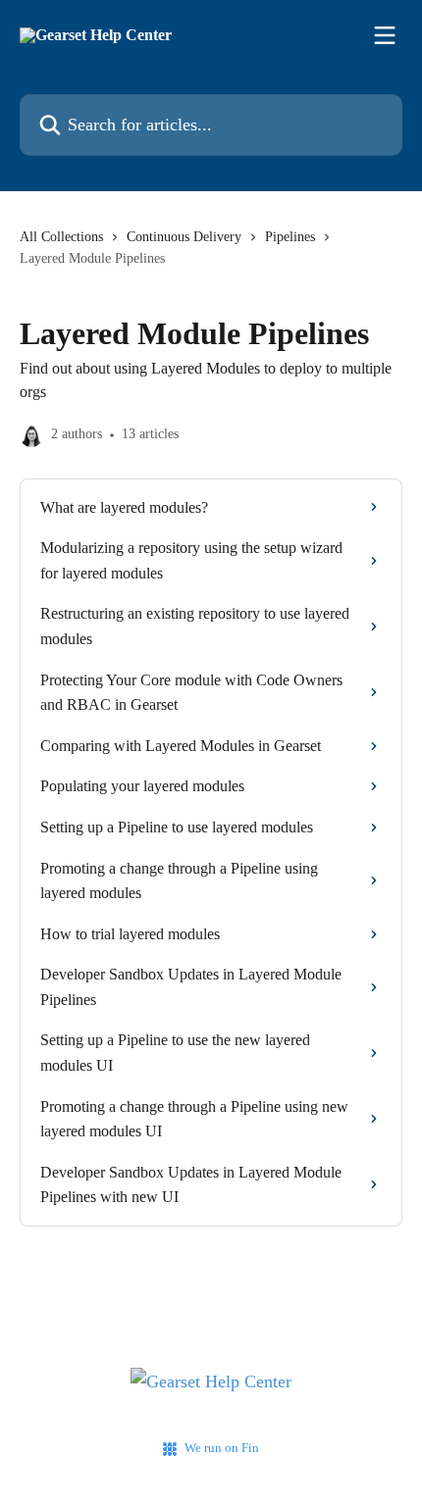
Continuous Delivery (184, 236)
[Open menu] (384, 35)
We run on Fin (222, 1447)
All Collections (61, 236)
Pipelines (290, 236)
